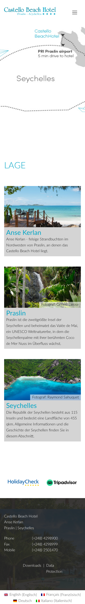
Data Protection (54, 569)
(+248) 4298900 (45, 538)
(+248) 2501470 (45, 550)
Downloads (32, 566)
